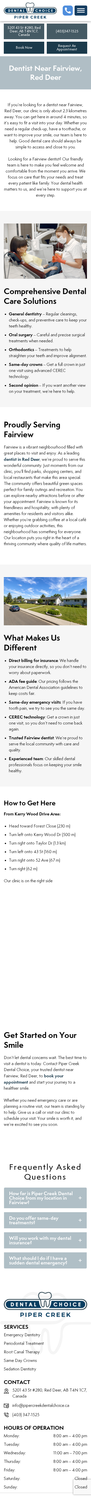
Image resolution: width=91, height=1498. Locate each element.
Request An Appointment (67, 47)
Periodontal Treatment (24, 1343)
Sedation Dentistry (20, 1369)
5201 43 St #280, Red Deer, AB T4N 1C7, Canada (24, 31)
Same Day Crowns (20, 1360)
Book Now (24, 47)
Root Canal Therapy (22, 1352)
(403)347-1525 (67, 31)
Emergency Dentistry (22, 1335)
